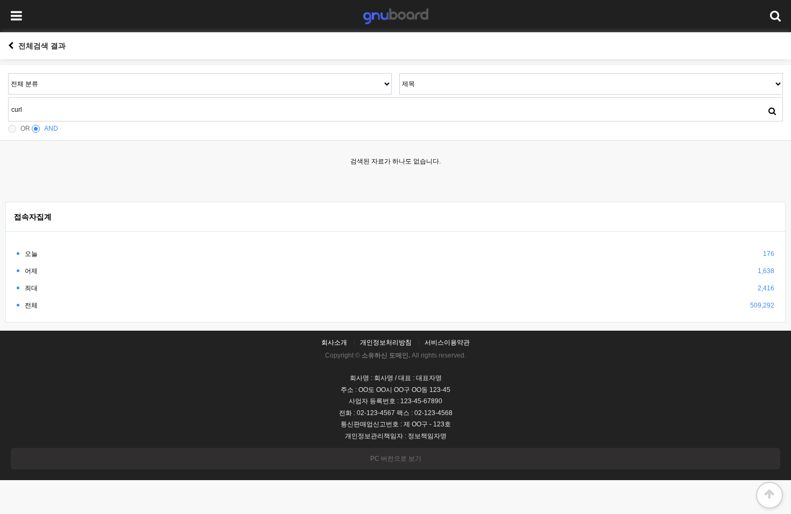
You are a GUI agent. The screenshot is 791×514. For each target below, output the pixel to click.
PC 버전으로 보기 (395, 458)
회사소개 (334, 342)
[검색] (772, 111)
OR (25, 128)
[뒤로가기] (10, 46)
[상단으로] (769, 495)
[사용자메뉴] (775, 16)
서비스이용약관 (447, 342)
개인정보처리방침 (386, 342)
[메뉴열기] (16, 16)
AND (51, 128)
